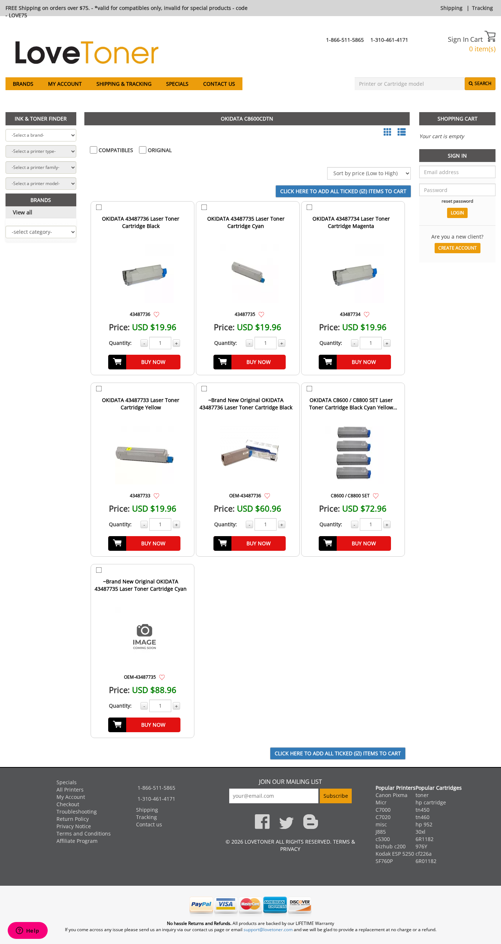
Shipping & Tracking (123, 83)
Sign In (458, 39)
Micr (381, 802)
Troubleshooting (76, 811)
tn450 (422, 809)
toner (422, 795)
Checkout (67, 804)
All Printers (70, 789)
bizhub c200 (391, 846)
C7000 (383, 809)
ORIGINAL (159, 150)
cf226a (424, 853)
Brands (23, 83)
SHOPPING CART (458, 118)
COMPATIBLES (115, 150)
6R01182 (426, 861)
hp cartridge (431, 802)
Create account (457, 248)
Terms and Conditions (83, 833)
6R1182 (425, 839)
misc (381, 824)
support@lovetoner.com (268, 929)
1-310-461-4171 (389, 39)
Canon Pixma (391, 795)
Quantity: (120, 342)
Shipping (451, 7)
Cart (477, 39)
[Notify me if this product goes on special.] (156, 313)
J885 (381, 831)
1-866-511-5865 (345, 39)
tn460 (422, 817)
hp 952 (424, 824)
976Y (421, 846)
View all (22, 212)
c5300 (383, 839)
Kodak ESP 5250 (395, 853)
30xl (420, 831)
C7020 (383, 817)
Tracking (482, 7)
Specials (177, 83)
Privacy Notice (73, 826)
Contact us (219, 83)
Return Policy (72, 818)
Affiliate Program (77, 840)
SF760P (384, 861)
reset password (457, 201)
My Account (65, 83)
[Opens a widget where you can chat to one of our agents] (27, 931)
